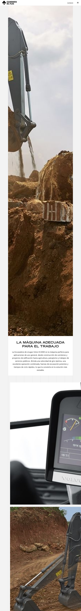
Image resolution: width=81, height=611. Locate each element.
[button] (78, 3)
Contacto (70, 3)
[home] (9, 3)
